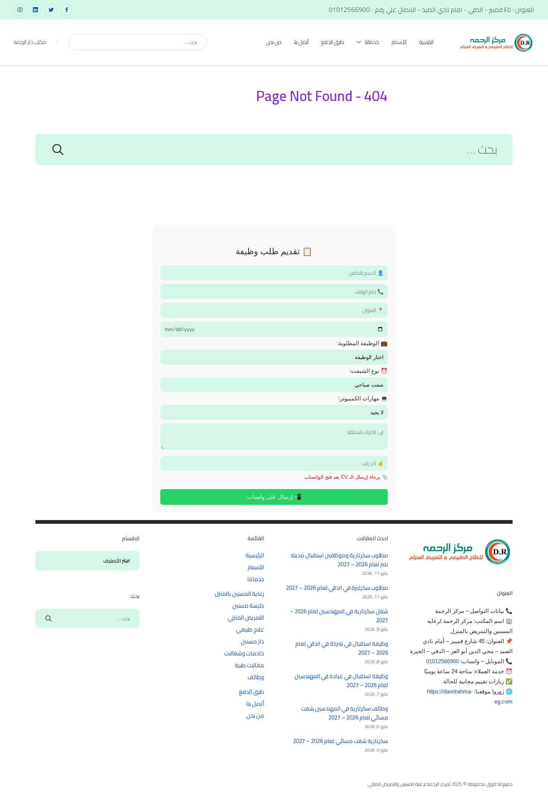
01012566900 (442, 661)
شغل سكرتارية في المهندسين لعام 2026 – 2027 (339, 616)
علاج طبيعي (250, 629)
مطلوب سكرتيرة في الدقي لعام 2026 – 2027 (337, 587)
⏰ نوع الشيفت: (369, 371)
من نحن (273, 42)
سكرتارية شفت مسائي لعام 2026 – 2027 (340, 741)
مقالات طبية (249, 665)
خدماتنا (372, 42)
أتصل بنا (301, 42)
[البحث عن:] (274, 151)
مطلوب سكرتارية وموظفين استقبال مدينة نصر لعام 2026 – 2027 (339, 560)
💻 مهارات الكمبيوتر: (363, 398)
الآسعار (399, 42)
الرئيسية (426, 42)
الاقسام (126, 561)
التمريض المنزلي (246, 617)
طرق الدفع (332, 42)
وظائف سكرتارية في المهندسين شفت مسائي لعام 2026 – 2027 (344, 713)
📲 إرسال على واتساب (274, 497)
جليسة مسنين (248, 605)
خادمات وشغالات (244, 653)
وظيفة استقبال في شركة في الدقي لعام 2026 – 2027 (341, 648)
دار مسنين (252, 641)
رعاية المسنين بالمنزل (239, 593)
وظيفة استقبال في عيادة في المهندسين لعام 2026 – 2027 (341, 680)
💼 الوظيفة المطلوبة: (362, 343)
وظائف (256, 677)
